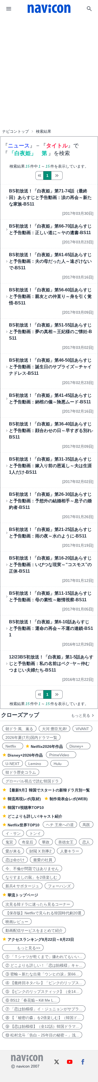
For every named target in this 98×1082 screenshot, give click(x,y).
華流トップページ (23, 895)
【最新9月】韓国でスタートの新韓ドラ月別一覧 (49, 790)
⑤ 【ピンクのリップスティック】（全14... (42, 991)
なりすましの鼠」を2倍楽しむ (31, 877)
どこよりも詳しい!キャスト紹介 (35, 816)
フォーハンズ (59, 886)
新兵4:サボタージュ (22, 886)
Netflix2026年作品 (47, 746)
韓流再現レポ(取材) (24, 799)
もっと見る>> (22, 948)
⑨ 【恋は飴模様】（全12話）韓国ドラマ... (42, 1026)
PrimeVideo (61, 755)
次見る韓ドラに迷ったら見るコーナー (37, 904)
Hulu (59, 763)
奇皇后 (27, 842)
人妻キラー (69, 851)
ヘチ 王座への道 (60, 825)
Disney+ (78, 746)
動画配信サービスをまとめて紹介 (34, 930)
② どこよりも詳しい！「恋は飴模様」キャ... (43, 965)
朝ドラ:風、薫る (19, 729)
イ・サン (13, 833)
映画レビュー (16, 922)
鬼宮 (9, 842)
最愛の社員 (42, 860)
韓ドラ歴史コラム (20, 772)
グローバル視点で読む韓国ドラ (32, 781)
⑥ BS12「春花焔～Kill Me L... (31, 1000)
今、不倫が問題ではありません (32, 868)
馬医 (86, 825)
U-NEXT (12, 763)
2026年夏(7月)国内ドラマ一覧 (31, 737)
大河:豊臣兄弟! (54, 729)
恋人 (86, 842)
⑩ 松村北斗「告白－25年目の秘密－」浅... (42, 1035)
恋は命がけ (14, 860)
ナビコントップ (15, 131)
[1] (39, 175)
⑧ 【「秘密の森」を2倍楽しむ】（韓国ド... (43, 1017)
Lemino (36, 763)
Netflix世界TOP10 (23, 825)
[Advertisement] (49, 58)
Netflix (12, 746)
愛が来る (13, 851)
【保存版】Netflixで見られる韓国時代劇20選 (43, 913)
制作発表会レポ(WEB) (69, 799)
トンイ (35, 833)
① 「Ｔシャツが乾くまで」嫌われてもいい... (43, 956)
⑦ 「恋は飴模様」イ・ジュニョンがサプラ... (43, 1009)
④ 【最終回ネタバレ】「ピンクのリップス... (43, 983)
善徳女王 (66, 842)
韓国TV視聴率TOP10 (26, 807)
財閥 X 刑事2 (40, 851)
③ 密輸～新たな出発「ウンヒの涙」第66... (42, 974)
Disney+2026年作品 (25, 755)
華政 (46, 842)
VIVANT (82, 729)
